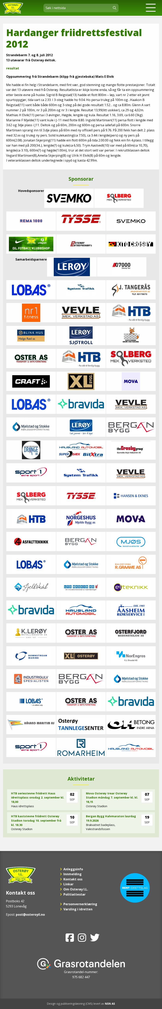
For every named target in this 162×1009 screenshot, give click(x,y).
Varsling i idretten (77, 909)
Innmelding (72, 874)
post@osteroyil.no (30, 914)
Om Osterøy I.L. (75, 889)
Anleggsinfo (73, 869)
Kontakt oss (72, 879)
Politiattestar (74, 894)
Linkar (68, 884)
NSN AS (110, 1003)
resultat (12, 68)
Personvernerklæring (80, 904)
